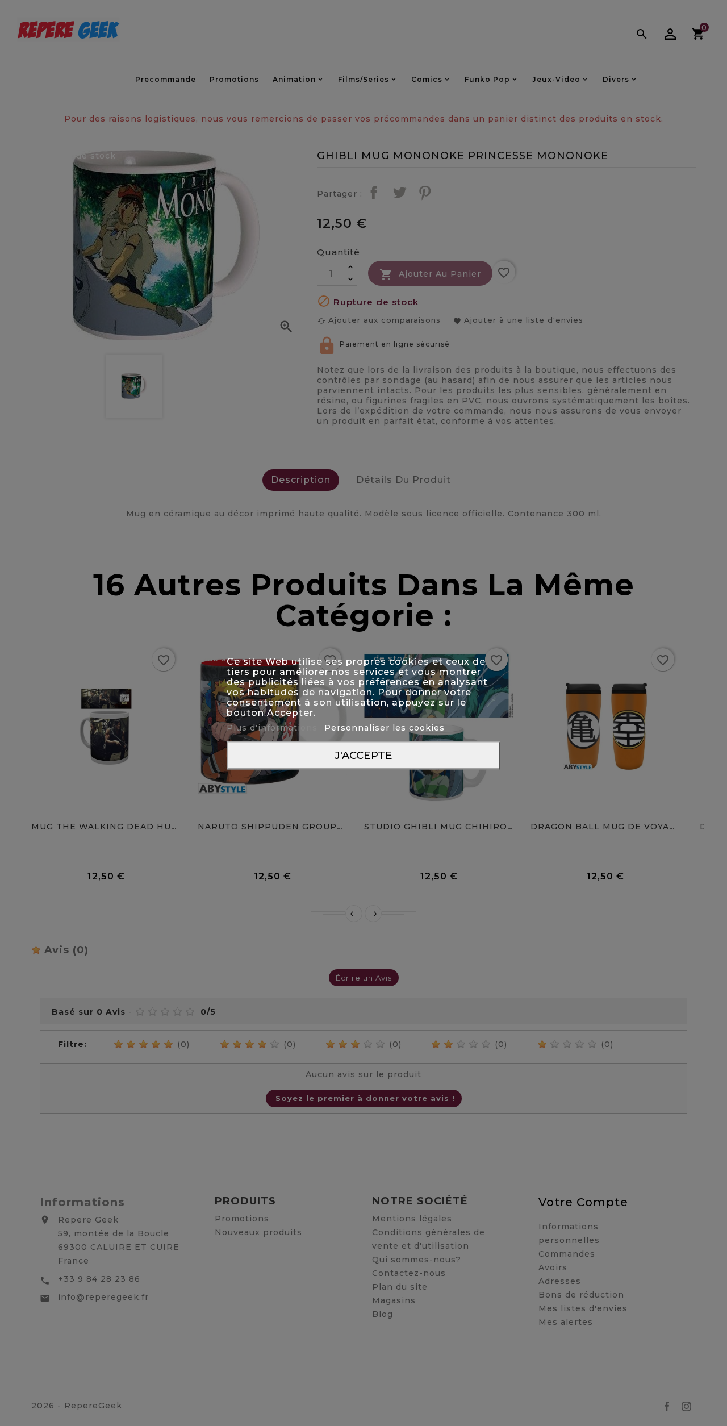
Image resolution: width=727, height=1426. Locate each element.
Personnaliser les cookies (384, 728)
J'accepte (363, 755)
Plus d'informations (273, 728)
